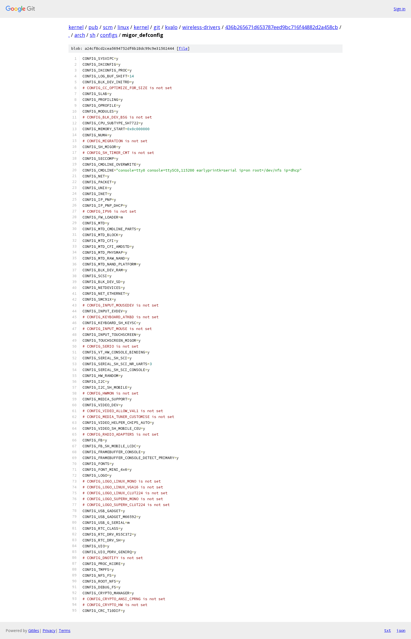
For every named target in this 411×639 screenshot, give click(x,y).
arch (79, 35)
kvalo (171, 27)
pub (93, 27)
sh (92, 35)
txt (387, 630)
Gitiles (33, 630)
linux (123, 27)
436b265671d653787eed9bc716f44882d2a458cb (281, 27)
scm (108, 27)
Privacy (48, 630)
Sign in (399, 8)
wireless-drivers (201, 27)
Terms (64, 630)
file (183, 48)
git (156, 27)
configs (108, 35)
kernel (76, 27)
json (400, 630)
